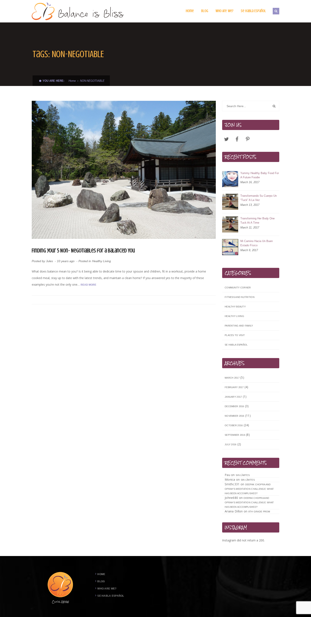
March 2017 (232, 377)
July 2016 (231, 444)
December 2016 (234, 406)
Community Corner (238, 287)
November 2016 (234, 416)
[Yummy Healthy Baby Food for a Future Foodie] (230, 179)
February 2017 (234, 387)
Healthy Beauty (235, 306)
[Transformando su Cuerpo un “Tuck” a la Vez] (230, 202)
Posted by (42, 261)
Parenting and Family (239, 325)
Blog (101, 581)
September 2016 (235, 435)
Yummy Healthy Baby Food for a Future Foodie (259, 175)
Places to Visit (235, 335)
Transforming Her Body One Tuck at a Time (257, 220)
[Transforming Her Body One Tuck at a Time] (230, 224)
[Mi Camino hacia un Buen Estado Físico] (230, 247)
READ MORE (88, 284)
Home (72, 80)
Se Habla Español (236, 344)
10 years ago (66, 261)
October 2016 (234, 425)
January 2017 (233, 397)
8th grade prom (259, 511)
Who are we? (106, 588)
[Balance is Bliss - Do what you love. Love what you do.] (78, 11)
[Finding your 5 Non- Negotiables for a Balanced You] (124, 170)
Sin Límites (243, 475)
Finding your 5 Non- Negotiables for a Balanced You (83, 251)
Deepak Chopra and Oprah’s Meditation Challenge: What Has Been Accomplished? (249, 489)
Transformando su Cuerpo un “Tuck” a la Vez (258, 198)
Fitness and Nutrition (240, 297)
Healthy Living (101, 261)
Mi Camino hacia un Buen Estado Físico (256, 243)
